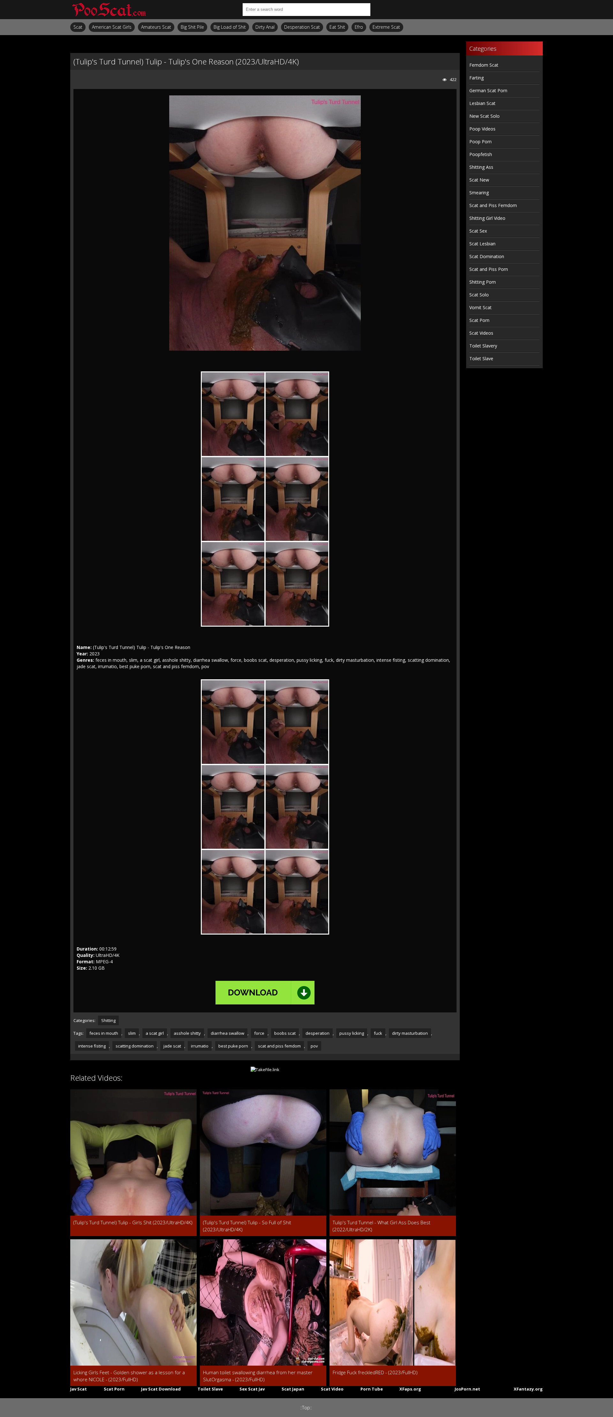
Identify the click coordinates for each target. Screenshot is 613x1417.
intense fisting (92, 1046)
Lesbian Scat (482, 103)
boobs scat (285, 1033)
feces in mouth (103, 1033)
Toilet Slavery (483, 346)
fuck (378, 1033)
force (259, 1033)
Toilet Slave (481, 358)
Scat (77, 27)
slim (132, 1033)
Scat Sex (478, 231)
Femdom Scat (483, 65)
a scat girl (155, 1033)
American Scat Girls (112, 27)
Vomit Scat (480, 307)
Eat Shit (337, 27)
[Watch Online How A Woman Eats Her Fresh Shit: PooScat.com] (108, 9)
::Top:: (306, 1408)
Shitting (108, 1020)
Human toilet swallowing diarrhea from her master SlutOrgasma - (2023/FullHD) (258, 1376)
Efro (359, 27)
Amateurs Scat (156, 27)
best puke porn (233, 1046)
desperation (317, 1033)
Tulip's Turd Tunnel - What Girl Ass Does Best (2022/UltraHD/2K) (381, 1226)
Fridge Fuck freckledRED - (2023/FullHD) (375, 1372)
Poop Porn (480, 141)
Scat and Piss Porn (488, 269)
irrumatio (199, 1046)
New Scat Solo (484, 116)
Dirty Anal (265, 27)
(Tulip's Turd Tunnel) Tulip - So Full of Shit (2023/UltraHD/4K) (247, 1226)
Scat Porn (479, 320)
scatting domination (135, 1046)
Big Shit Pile (192, 27)
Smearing (479, 193)
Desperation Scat (302, 27)
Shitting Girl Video (487, 218)
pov (314, 1046)
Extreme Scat (386, 27)
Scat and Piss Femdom (493, 205)
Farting (476, 78)
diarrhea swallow (227, 1033)
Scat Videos (481, 333)
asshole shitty (187, 1033)
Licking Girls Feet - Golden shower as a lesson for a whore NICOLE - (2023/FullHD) (129, 1376)
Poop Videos (482, 129)
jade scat (172, 1046)
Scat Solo (479, 295)
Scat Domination (486, 256)
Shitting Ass (481, 167)
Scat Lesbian (482, 244)
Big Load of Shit (230, 27)
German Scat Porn (488, 90)
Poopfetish (480, 154)
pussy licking (351, 1033)
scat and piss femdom (279, 1046)
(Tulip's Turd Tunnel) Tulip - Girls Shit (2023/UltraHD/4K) (133, 1222)
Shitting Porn (482, 282)
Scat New (479, 180)
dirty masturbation (410, 1033)
